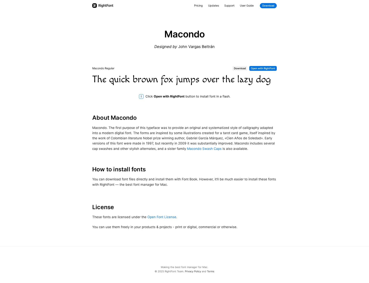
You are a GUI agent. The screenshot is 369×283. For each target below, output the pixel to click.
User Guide (247, 5)
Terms (210, 271)
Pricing (198, 5)
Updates (213, 5)
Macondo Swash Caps (204, 149)
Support (229, 5)
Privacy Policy (193, 271)
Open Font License (161, 217)
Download (268, 5)
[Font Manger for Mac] (102, 5)
